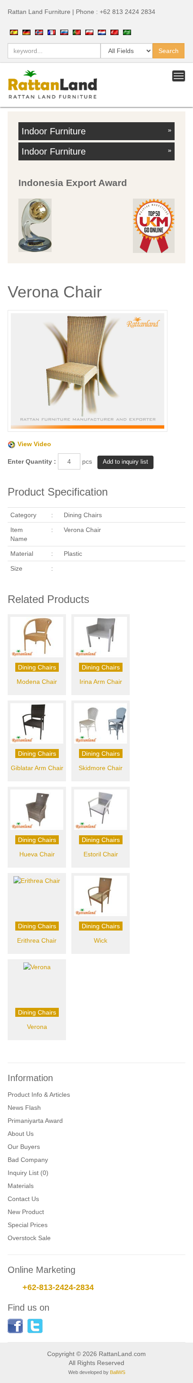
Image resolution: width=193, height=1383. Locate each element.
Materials (21, 1185)
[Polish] (89, 31)
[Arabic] (127, 31)
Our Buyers (24, 1146)
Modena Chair (37, 681)
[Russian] (64, 31)
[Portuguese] (77, 31)
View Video (34, 444)
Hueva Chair (37, 854)
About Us (21, 1133)
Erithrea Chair (37, 940)
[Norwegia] (39, 31)
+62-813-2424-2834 (58, 1287)
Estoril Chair (100, 854)
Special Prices (28, 1224)
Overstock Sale (29, 1237)
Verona (37, 1026)
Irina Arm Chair (100, 681)
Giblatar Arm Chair (37, 767)
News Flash (24, 1107)
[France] (52, 31)
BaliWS (117, 1372)
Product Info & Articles (39, 1094)
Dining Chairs (37, 667)
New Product (26, 1211)
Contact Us (23, 1198)
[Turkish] (114, 31)
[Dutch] (102, 31)
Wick (100, 940)
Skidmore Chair (101, 767)
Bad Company (28, 1159)
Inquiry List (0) (28, 1172)
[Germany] (26, 31)
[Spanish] (14, 31)
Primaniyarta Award (35, 1120)
